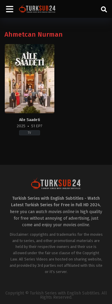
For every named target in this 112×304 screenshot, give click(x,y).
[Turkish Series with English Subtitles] (37, 9)
